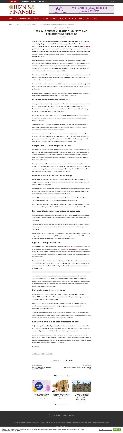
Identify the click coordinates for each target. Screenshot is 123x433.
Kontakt (81, 18)
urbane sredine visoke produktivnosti (76, 246)
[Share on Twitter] (68, 360)
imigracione (86, 46)
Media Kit (97, 18)
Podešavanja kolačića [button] (105, 430)
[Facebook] (111, 1)
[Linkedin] (113, 1)
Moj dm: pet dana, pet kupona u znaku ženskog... (37, 1)
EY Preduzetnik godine (23, 18)
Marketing (63, 18)
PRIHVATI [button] (117, 430)
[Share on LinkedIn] (70, 360)
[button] (19, 1)
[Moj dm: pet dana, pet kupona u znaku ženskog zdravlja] (41, 386)
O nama (89, 18)
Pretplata (72, 18)
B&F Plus (26, 24)
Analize (34, 24)
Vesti (10, 18)
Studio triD (64, 426)
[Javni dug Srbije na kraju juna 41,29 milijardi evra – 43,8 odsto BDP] (61, 386)
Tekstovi (36, 18)
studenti (49, 353)
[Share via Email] (71, 360)
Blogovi (45, 18)
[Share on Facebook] (66, 360)
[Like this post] (64, 360)
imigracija (36, 353)
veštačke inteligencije (76, 84)
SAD (43, 353)
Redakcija (54, 18)
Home (10, 24)
